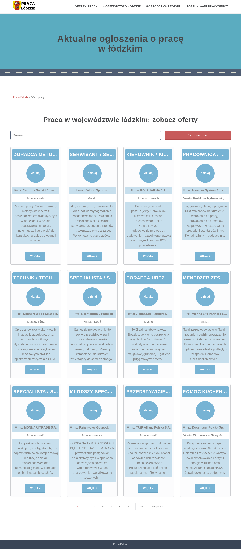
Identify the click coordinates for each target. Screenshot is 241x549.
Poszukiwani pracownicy (207, 6)
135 (140, 506)
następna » (156, 506)
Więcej (35, 255)
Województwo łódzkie (122, 6)
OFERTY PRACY (86, 6)
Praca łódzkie (20, 97)
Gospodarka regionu (163, 6)
